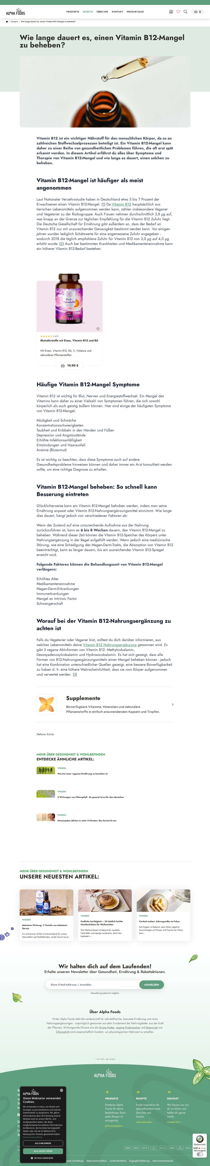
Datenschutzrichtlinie (97, 1160)
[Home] (7, 22)
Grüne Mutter (106, 1028)
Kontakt (117, 12)
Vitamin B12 (121, 204)
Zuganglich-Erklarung (139, 1160)
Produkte (72, 12)
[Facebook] (19, 1115)
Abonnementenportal (163, 1160)
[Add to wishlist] (98, 327)
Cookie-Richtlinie (118, 1160)
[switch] (200, 1154)
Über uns (102, 12)
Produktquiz (135, 12)
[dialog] (43, 1124)
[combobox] (61, 1090)
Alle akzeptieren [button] (43, 1151)
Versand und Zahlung (73, 1160)
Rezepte (88, 12)
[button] (43, 1158)
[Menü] (205, 1135)
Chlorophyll (62, 1032)
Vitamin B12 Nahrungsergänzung (110, 644)
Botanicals (152, 1028)
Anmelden (151, 985)
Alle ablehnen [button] (43, 1143)
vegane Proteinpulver (128, 1028)
